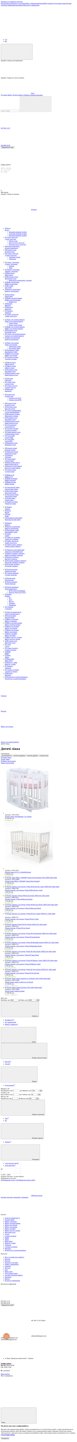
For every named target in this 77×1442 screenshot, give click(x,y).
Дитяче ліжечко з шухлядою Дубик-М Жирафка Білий (23, 946)
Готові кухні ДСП (15, 398)
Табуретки (12, 259)
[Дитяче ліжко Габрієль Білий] (40, 987)
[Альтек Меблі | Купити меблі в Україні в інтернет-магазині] (11, 1173)
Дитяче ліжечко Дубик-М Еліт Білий (17, 928)
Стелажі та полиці (11, 671)
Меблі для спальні (11, 632)
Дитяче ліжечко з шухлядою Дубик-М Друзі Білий (22, 973)
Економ (11, 266)
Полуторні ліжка (14, 348)
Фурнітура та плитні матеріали (15, 679)
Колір (33, 1042)
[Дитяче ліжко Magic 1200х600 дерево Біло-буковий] (40, 878)
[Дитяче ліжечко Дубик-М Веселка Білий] (40, 896)
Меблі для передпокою (12, 625)
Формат (34, 1081)
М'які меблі (9, 661)
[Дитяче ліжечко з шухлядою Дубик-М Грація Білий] (40, 933)
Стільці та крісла (10, 650)
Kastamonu (12, 605)
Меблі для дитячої (11, 628)
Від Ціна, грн (5, 1000)
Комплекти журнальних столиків (20, 280)
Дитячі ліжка (13, 323)
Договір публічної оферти (14, 1275)
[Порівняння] (16, 52)
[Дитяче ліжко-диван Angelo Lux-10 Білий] (40, 978)
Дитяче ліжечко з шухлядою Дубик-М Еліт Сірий (21, 919)
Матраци (8, 675)
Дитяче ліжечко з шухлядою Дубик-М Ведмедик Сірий (23, 890)
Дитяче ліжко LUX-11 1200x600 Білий (18, 872)
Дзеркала (8, 668)
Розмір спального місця (39, 1058)
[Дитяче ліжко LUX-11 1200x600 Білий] (40, 845)
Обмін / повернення (32, 3)
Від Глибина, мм (6, 1094)
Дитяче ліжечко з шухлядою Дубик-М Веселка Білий (23, 908)
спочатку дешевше (19, 755)
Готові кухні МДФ (15, 400)
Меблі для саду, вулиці (12, 639)
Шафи (7, 653)
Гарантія (42, 3)
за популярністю (7, 755)
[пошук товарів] (35, 104)
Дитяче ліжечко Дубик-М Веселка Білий (18, 899)
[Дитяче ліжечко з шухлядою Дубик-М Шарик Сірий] (40, 960)
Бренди (21, 5)
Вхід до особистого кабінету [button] (14, 1257)
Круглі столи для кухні (16, 243)
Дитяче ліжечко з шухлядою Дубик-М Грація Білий (22, 937)
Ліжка (7, 657)
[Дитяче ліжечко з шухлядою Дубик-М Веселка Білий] (40, 905)
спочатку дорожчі (32, 755)
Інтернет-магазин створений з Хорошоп (14, 1197)
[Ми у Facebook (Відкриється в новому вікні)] (16, 21)
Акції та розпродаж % (12, 614)
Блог (51, 3)
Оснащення (35, 1159)
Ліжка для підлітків (15, 325)
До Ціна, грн (23, 1000)
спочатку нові (44, 755)
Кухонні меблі (9, 617)
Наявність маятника (38, 1114)
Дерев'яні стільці (14, 257)
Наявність (35, 1016)
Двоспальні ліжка (15, 346)
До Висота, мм (23, 1098)
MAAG (11, 601)
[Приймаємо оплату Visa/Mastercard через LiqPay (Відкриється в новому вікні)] (18, 1180)
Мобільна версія (36, 1195)
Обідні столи (13, 241)
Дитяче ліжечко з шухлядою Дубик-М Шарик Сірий (22, 964)
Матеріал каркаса (37, 1138)
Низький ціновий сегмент (18, 232)
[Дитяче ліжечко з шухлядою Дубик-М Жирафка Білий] (40, 942)
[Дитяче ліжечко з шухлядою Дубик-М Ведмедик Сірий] (40, 887)
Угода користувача (59, 3)
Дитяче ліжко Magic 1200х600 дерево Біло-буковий (22, 881)
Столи (7, 646)
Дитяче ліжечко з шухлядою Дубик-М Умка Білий (22, 955)
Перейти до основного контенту (12, 2)
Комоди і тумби (10, 664)
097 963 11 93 (5, 128)
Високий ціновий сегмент (18, 235)
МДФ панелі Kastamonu (17, 591)
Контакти (16, 5)
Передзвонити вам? (8, 147)
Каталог (3, 3)
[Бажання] (38, 69)
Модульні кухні (10, 643)
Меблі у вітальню (11, 621)
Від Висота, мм (6, 1098)
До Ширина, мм (25, 1090)
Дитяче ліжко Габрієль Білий (14, 991)
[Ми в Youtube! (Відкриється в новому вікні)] (46, 21)
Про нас (9, 3)
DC (10, 598)
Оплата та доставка (18, 3)
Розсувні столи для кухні (17, 244)
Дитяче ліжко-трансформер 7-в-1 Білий (18, 816)
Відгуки (47, 3)
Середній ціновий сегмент (18, 234)
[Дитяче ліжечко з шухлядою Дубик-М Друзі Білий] (40, 969)
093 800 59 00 (5, 145)
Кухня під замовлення (31, 5)
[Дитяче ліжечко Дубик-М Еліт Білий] (40, 924)
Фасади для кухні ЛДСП (17, 592)
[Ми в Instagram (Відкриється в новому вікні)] (16, 36)
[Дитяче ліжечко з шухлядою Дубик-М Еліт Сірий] (40, 914)
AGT (10, 600)
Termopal (12, 603)
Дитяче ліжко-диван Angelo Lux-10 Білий (19, 982)
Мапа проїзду (5, 1374)
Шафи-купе (13, 302)
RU (6, 41)
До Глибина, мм (24, 1094)
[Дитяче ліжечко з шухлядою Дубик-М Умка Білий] (40, 951)
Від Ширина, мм (6, 1090)
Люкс (11, 268)
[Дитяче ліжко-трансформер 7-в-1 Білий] (40, 789)
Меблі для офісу (10, 635)
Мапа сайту (9, 1271)
